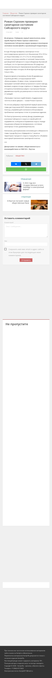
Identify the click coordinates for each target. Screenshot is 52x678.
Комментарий (8, 222)
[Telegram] (36, 164)
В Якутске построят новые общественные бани (18, 202)
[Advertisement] (26, 292)
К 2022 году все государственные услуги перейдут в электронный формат (33, 186)
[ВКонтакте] (16, 164)
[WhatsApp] (26, 169)
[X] (26, 164)
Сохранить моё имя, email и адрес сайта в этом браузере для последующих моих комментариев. (26, 249)
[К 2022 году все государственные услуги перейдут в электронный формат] (12, 187)
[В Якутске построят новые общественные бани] (39, 205)
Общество (19, 156)
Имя (5, 241)
